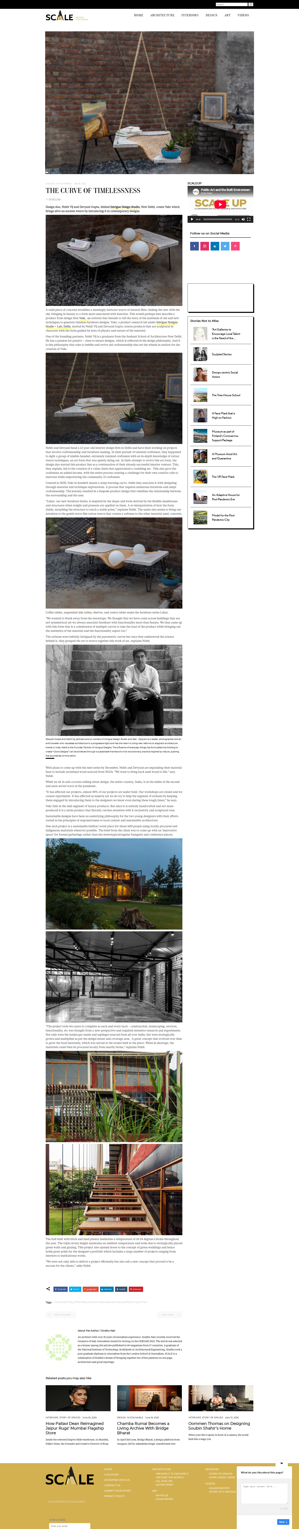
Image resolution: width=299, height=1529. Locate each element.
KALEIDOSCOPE (219, 1488)
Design (50, 184)
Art (154, 1491)
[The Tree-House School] (200, 395)
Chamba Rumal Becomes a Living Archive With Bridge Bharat (143, 1428)
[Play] (192, 219)
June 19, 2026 (152, 1418)
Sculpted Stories (222, 354)
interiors (79, 1302)
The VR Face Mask (223, 476)
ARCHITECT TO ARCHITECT (172, 1474)
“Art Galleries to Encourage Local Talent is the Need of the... (226, 334)
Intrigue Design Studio (125, 207)
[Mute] (243, 219)
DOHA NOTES (164, 1499)
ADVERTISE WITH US (117, 1480)
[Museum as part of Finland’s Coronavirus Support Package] (200, 435)
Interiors (52, 1418)
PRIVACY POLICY (114, 1496)
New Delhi (117, 1302)
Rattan (142, 1302)
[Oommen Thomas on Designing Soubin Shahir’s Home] (220, 1398)
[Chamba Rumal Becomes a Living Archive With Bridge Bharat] (149, 1398)
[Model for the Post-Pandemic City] (200, 517)
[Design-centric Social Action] (200, 374)
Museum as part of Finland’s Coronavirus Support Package (225, 436)
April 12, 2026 (232, 1418)
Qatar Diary (164, 1485)
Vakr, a (84, 318)
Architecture (161, 1469)
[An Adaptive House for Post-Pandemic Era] (200, 496)
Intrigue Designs (98, 1302)
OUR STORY (111, 1475)
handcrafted (63, 1302)
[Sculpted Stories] (200, 354)
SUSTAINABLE (64, 184)
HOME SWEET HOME (222, 1477)
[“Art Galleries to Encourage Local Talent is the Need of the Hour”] (200, 333)
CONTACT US (112, 1485)
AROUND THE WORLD (170, 1477)
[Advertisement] (220, 277)
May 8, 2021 (80, 184)
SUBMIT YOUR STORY (117, 1491)
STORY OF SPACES (70, 1418)
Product (131, 1302)
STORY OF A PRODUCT (223, 1492)
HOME (108, 1469)
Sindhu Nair (55, 199)
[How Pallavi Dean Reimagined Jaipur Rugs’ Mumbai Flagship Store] (78, 1398)
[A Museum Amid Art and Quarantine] (200, 456)
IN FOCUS (162, 1495)
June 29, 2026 (90, 1418)
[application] (220, 204)
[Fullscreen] (249, 219)
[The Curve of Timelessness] (59, 1347)
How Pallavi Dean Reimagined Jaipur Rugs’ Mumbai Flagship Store (75, 1428)
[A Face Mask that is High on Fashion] (200, 415)
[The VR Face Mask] (200, 476)
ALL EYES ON (164, 1481)
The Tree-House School (226, 395)
